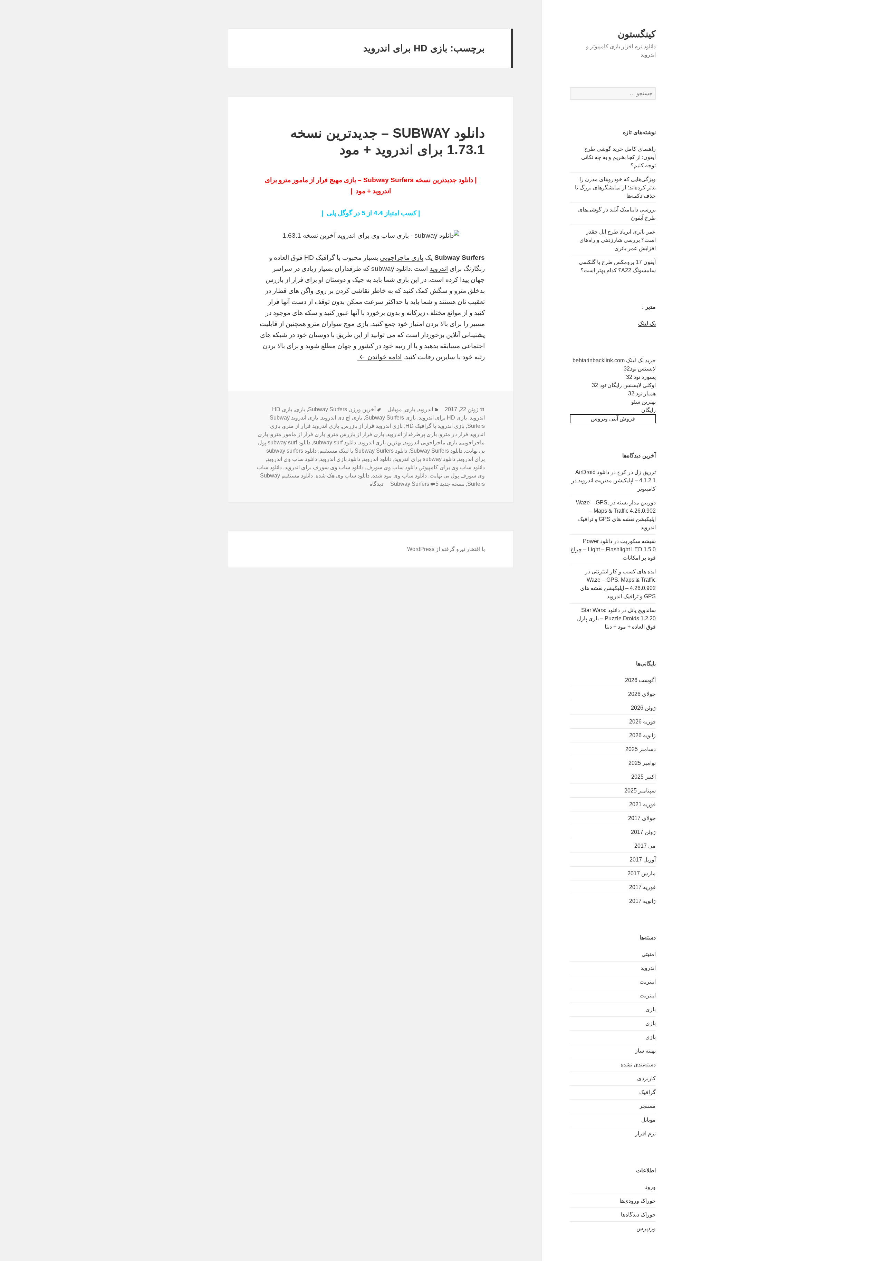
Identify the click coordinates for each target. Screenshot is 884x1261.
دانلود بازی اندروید (340, 459)
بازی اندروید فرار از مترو (311, 426)
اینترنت (648, 982)
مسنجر (648, 1106)
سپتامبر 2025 (640, 791)
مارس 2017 (641, 873)
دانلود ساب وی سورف (391, 467)
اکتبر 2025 (643, 777)
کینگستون (637, 34)
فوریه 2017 (642, 887)
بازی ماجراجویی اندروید (430, 442)
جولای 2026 (642, 694)
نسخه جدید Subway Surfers (427, 484)
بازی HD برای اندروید (443, 418)
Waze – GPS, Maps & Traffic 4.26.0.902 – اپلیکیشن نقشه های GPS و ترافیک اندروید (618, 588)
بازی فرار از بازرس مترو (356, 434)
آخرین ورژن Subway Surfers (342, 409)
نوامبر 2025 (642, 763)
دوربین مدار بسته (636, 502)
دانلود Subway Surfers (436, 451)
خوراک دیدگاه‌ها (638, 1215)
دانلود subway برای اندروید (424, 459)
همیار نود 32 (642, 393)
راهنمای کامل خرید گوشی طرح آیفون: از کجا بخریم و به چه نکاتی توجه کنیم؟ (618, 157)
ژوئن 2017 (643, 832)
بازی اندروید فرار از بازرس (372, 426)
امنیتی (649, 954)
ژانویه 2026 (642, 735)
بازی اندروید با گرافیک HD (434, 426)
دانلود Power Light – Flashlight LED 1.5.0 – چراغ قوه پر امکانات (613, 549)
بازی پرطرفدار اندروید (412, 434)
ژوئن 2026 (643, 708)
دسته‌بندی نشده (638, 1064)
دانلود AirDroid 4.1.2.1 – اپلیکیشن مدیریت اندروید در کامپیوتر (613, 480)
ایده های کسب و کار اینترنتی (624, 571)
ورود (650, 1187)
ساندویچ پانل (642, 610)
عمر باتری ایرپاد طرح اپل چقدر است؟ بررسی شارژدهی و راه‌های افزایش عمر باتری (617, 240)
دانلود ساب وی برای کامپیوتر (452, 467)
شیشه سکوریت (638, 541)
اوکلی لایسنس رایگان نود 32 (624, 385)
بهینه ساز (645, 1051)
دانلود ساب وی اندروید (292, 459)
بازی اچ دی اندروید (341, 418)
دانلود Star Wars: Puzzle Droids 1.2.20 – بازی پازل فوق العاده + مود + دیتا (616, 618)
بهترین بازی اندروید (380, 442)
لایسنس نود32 (640, 369)
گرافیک (647, 1092)
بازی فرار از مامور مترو (298, 434)
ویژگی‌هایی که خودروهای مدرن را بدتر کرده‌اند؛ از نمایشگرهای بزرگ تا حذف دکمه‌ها (615, 187)
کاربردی (646, 1078)
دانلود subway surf (334, 442)
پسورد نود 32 (641, 377)
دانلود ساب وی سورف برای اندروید (324, 467)
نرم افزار (645, 1133)
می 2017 (645, 846)
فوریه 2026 (642, 722)
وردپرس (646, 1228)
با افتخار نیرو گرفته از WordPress (446, 549)
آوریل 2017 (643, 860)
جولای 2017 (642, 818)
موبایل (648, 1120)
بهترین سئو (643, 402)
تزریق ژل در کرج (636, 472)
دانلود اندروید (377, 459)
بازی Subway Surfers (390, 418)
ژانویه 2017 (642, 901)
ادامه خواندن (379, 357)
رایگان (648, 410)
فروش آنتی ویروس (613, 419)
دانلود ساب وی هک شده (342, 476)
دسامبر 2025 (640, 749)
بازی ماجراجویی (401, 257)
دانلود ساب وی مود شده (399, 476)
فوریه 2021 (642, 804)
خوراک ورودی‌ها (637, 1201)
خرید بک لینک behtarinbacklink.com (614, 360)
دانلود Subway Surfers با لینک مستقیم (363, 451)
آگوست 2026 (640, 680)
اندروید (648, 968)
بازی (650, 1009)
